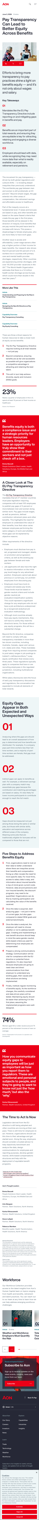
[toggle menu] (35, 4)
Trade (4, 1444)
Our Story (6, 1420)
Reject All (19, 1512)
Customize (19, 1507)
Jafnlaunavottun (7, 1177)
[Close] (36, 1472)
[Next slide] (11, 1349)
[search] (30, 4)
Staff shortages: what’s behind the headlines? (16, 1173)
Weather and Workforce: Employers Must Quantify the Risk (16, 1336)
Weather (5, 1452)
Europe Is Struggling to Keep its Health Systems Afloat (18, 1175)
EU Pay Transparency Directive (19, 495)
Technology (6, 1448)
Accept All (19, 1517)
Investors (5, 1428)
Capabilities (23, 1420)
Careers (5, 1424)
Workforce (6, 1456)
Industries (22, 1424)
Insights (22, 1428)
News (4, 1432)
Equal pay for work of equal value (12, 1171)
